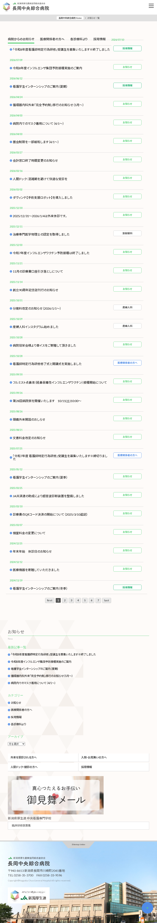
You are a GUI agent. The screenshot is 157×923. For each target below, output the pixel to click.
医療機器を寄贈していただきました (36, 569)
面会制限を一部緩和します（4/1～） (36, 141)
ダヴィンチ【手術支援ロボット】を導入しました (43, 197)
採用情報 (16, 717)
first (49, 600)
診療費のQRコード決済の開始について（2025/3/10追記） (50, 514)
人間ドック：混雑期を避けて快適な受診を (40, 178)
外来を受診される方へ (24, 757)
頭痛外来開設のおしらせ (29, 419)
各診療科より (18, 724)
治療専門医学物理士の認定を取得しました (41, 234)
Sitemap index (78, 844)
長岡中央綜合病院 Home (70, 18)
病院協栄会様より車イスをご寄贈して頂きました (44, 345)
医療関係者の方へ (21, 710)
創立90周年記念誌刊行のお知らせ (35, 290)
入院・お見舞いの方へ (94, 757)
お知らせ (16, 702)
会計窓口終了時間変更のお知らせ (35, 160)
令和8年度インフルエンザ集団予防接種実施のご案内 (47, 68)
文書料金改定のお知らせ (29, 437)
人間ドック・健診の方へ (24, 767)
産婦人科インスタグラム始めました (35, 326)
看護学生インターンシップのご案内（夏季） (40, 477)
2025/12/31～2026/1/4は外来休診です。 (40, 216)
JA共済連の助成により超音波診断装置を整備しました (48, 496)
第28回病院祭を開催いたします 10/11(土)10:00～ (47, 400)
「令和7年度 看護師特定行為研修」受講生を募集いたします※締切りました (60, 457)
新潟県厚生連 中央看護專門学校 (29, 818)
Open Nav (151, 6)
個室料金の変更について (29, 533)
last (106, 600)
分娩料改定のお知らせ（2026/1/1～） (37, 308)
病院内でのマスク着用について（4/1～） (38, 123)
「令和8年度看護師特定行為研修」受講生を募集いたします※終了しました (61, 49)
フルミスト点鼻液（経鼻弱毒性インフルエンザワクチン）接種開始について (60, 382)
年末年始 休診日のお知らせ (32, 551)
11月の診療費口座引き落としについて (38, 271)
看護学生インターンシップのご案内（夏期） (40, 86)
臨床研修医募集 (21, 825)
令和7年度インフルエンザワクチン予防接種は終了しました (51, 253)
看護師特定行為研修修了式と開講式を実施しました (47, 363)
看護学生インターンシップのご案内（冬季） (40, 588)
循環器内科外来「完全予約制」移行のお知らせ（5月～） (48, 104)
